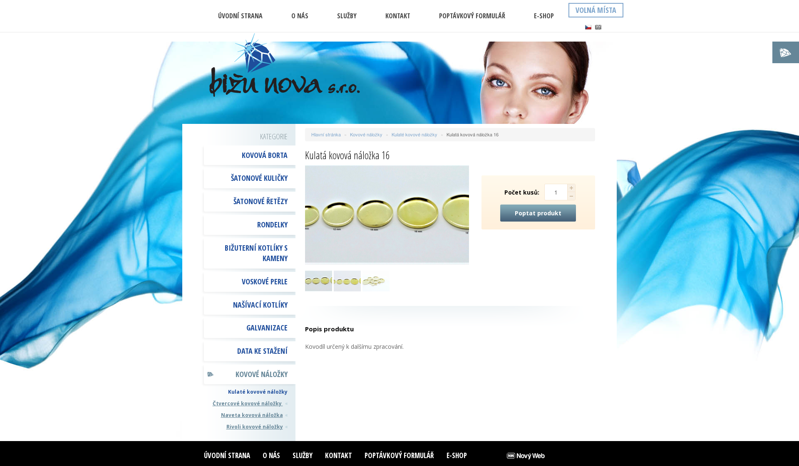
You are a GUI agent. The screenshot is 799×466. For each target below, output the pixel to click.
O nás (299, 15)
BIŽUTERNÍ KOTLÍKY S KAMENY (256, 253)
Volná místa (596, 10)
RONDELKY (272, 224)
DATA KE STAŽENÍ (262, 351)
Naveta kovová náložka (252, 415)
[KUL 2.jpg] (318, 280)
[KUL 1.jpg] (347, 280)
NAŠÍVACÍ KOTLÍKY (260, 305)
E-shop (544, 15)
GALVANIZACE (267, 328)
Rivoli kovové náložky (254, 426)
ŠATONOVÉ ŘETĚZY (260, 201)
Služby (347, 15)
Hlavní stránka (326, 134)
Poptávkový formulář (472, 15)
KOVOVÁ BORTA (265, 155)
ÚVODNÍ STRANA (240, 15)
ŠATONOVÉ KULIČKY (259, 178)
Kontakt (397, 15)
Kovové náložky (262, 374)
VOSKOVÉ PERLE (265, 281)
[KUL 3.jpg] (376, 280)
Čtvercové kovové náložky (248, 403)
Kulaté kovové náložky (258, 391)
